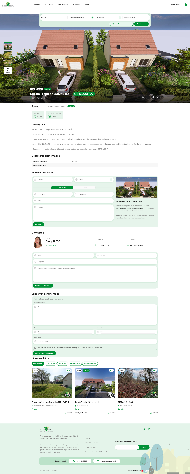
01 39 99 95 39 (174, 4)
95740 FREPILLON (82, 405)
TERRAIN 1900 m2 (125, 402)
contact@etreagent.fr (108, 461)
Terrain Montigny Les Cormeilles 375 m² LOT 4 (50, 402)
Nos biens (49, 4)
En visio (84, 187)
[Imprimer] (153, 97)
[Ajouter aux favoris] (143, 97)
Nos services (63, 4)
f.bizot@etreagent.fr (137, 245)
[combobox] (81, 17)
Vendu (36, 370)
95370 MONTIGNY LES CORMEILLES (45, 405)
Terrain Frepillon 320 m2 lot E (87, 402)
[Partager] (158, 97)
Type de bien (50, 364)
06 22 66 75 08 (103, 245)
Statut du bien (75, 364)
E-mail (99, 328)
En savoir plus (51, 245)
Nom (36, 328)
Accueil (37, 4)
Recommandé (37, 364)
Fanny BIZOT (53, 241)
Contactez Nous (90, 447)
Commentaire (39, 303)
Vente (32, 89)
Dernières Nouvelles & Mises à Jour (97, 452)
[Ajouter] (148, 97)
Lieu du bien (62, 364)
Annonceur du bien (90, 364)
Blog (87, 4)
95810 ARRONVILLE (125, 405)
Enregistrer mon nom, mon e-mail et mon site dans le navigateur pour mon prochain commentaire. (70, 348)
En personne (62, 187)
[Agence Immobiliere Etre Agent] (8, 4)
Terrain (39, 89)
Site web (37, 337)
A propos (76, 4)
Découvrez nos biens (92, 443)
